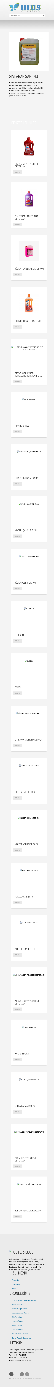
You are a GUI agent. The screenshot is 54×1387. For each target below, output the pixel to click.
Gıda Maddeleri (17, 1330)
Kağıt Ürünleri (17, 1325)
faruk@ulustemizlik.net (23, 1360)
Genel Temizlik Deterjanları (21, 1338)
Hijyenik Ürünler (17, 1321)
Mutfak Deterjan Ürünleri (20, 1313)
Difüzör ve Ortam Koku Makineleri (24, 1300)
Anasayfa (15, 1280)
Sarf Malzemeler (18, 1305)
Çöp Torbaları (17, 1317)
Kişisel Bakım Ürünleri (20, 1334)
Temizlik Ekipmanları (19, 1309)
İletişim (14, 1288)
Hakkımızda (16, 1284)
